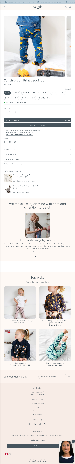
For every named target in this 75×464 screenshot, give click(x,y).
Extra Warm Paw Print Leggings (20, 321)
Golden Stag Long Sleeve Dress (55, 321)
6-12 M (16, 93)
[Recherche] (66, 7)
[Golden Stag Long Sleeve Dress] (55, 302)
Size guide (68, 89)
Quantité (7, 108)
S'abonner (37, 446)
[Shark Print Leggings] (55, 345)
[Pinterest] (45, 424)
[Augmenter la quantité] (13, 112)
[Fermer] (73, 441)
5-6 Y (7, 98)
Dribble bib (43, 98)
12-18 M (26, 93)
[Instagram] (40, 424)
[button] (66, 452)
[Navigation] (4, 7)
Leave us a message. (37, 394)
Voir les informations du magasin (19, 135)
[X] (35, 424)
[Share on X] (10, 142)
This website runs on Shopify (37, 461)
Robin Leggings (20, 363)
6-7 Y (16, 98)
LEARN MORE (29, 2)
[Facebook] (30, 424)
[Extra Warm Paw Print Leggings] (20, 302)
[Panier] (70, 7)
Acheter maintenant (37, 125)
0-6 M (7, 93)
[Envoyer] (69, 376)
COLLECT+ (59, 2)
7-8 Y (24, 98)
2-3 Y (45, 93)
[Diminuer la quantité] (6, 112)
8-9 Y (33, 98)
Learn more (37, 252)
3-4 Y (54, 93)
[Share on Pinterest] (15, 142)
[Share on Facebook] (5, 142)
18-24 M (36, 93)
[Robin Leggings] (20, 345)
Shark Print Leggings (55, 363)
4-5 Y (62, 93)
